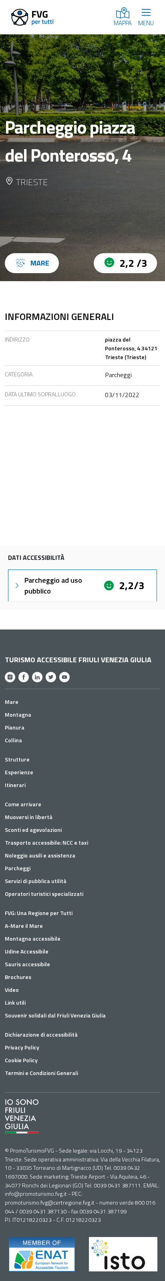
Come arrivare (23, 804)
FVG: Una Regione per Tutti (38, 913)
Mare (11, 701)
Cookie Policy (21, 1060)
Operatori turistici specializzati (44, 893)
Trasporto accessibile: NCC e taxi (46, 842)
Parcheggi (17, 868)
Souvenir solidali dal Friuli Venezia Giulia (55, 1015)
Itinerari (15, 785)
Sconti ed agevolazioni (33, 829)
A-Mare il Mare (24, 925)
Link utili (15, 1002)
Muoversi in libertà (28, 817)
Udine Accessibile (26, 951)
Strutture (17, 759)
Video (12, 989)
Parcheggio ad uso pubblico (53, 585)
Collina (13, 740)
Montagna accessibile (32, 938)
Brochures (18, 977)
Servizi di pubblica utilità (35, 881)
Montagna (18, 714)
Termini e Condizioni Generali (41, 1073)
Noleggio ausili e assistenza (40, 855)
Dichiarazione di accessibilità (41, 1034)
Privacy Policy (22, 1047)
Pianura (14, 727)
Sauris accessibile (27, 964)
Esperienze (19, 772)
